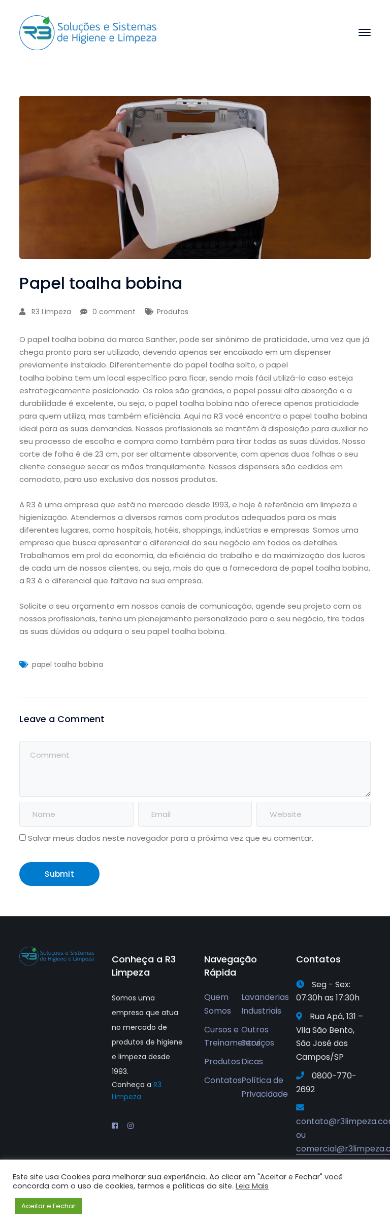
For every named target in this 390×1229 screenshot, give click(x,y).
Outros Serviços (257, 1036)
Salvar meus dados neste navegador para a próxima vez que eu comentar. (170, 838)
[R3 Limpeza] (87, 32)
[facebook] (115, 1126)
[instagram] (130, 1126)
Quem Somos (217, 1004)
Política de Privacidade (264, 1087)
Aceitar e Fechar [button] (48, 1206)
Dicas (252, 1061)
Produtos (172, 312)
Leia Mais (252, 1186)
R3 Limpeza (51, 312)
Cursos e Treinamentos (232, 1036)
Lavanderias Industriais (265, 1004)
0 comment (114, 312)
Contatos (223, 1080)
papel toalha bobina (67, 664)
